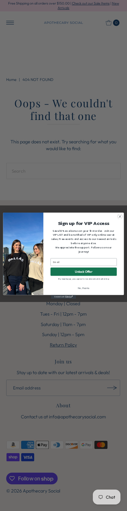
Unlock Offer (83, 271)
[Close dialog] (120, 216)
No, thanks (84, 288)
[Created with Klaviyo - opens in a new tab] (63, 296)
